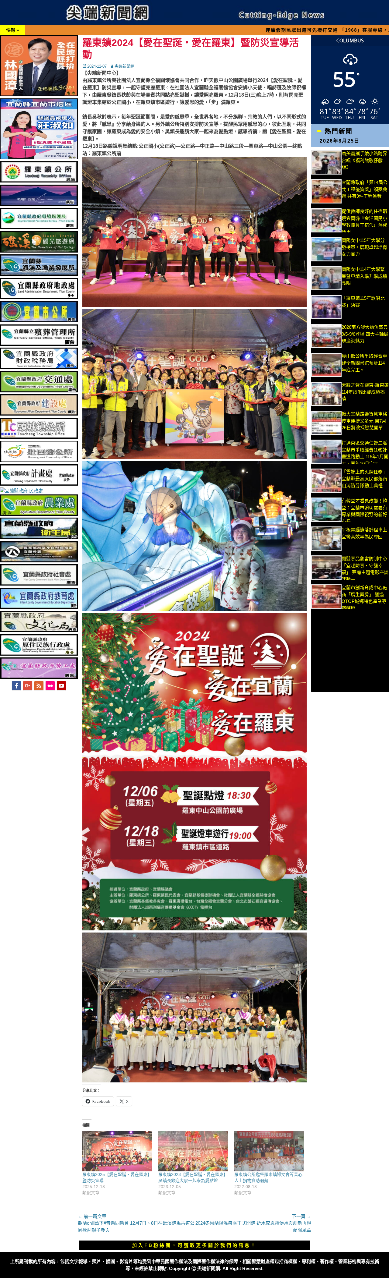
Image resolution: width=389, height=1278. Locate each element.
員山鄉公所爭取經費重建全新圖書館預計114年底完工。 (364, 362)
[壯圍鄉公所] (39, 460)
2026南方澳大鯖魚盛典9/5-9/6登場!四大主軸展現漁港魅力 (365, 333)
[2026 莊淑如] (39, 157)
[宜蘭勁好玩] (39, 204)
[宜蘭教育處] (39, 607)
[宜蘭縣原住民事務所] (39, 654)
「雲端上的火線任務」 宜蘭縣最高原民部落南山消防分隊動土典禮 (364, 478)
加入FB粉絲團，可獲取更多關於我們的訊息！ (194, 1245)
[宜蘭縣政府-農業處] (39, 514)
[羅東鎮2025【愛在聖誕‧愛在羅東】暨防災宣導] (117, 1151)
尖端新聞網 (124, 66)
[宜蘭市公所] (39, 320)
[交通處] (39, 390)
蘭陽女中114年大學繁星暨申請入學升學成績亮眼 (364, 276)
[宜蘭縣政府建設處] (39, 413)
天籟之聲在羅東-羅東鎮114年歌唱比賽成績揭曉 (365, 391)
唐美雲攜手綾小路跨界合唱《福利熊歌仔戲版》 (364, 160)
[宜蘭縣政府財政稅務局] (39, 367)
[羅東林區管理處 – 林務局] (39, 560)
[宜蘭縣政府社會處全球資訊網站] (39, 583)
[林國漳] (39, 94)
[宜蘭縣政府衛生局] (39, 537)
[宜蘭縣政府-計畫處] (39, 484)
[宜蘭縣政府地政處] (39, 297)
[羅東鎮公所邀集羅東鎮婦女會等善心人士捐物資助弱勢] (269, 1151)
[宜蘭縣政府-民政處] (21, 490)
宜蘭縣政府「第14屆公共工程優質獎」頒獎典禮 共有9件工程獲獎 (364, 189)
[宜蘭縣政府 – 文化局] (39, 630)
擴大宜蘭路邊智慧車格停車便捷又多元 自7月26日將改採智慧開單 (364, 420)
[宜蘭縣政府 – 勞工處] (39, 677)
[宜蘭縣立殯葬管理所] (39, 344)
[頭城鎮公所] (39, 437)
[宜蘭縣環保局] (39, 227)
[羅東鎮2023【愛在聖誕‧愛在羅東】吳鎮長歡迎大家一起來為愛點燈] (193, 1151)
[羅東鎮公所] (39, 180)
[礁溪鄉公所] (39, 250)
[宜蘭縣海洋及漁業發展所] (39, 274)
